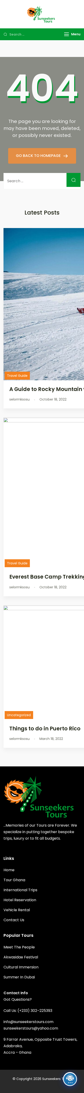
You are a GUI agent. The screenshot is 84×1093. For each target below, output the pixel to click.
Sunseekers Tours (56, 1078)
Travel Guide (17, 375)
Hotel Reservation (20, 900)
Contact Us (14, 920)
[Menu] (66, 34)
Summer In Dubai (19, 977)
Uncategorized (19, 715)
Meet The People (19, 947)
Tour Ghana (14, 880)
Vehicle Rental (17, 910)
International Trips (20, 890)
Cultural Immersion (21, 967)
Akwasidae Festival (21, 957)
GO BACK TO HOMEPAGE (39, 155)
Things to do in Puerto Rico (44, 728)
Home (9, 870)
